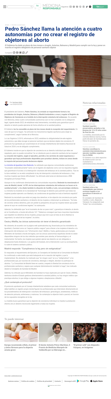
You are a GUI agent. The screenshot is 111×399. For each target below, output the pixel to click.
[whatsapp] (23, 52)
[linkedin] (17, 52)
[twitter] (20, 52)
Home (7, 25)
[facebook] (14, 52)
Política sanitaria (18, 25)
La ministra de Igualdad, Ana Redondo (19, 165)
